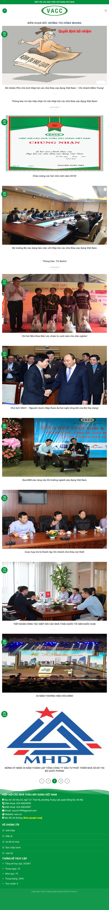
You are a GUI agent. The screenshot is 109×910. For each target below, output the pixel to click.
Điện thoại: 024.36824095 (18, 803)
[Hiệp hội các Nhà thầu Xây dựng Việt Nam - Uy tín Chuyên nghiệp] (54, 11)
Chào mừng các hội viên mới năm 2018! (54, 176)
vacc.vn (18, 814)
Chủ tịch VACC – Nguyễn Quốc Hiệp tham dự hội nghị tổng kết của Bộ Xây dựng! (54, 408)
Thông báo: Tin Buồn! (55, 261)
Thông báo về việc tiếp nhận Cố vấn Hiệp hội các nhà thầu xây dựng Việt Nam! (54, 101)
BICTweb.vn (72, 891)
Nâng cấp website (55, 891)
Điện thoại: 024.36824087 (18, 807)
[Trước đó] (41, 781)
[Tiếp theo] (67, 781)
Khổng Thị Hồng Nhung (64, 22)
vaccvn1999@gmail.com (24, 810)
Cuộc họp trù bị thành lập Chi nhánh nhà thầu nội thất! (54, 552)
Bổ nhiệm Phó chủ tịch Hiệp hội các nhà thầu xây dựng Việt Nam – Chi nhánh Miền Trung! (54, 88)
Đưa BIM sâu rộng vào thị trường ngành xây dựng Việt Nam (54, 480)
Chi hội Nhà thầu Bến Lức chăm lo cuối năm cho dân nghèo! (54, 336)
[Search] (106, 10)
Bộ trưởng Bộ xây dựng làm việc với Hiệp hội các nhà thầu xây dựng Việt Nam (54, 248)
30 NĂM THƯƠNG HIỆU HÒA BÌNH (54, 696)
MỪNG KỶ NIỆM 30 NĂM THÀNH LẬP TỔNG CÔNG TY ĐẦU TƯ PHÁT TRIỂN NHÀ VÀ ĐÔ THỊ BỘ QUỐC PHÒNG (54, 769)
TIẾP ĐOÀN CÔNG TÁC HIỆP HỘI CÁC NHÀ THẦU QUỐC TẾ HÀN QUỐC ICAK (54, 624)
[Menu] (4, 10)
